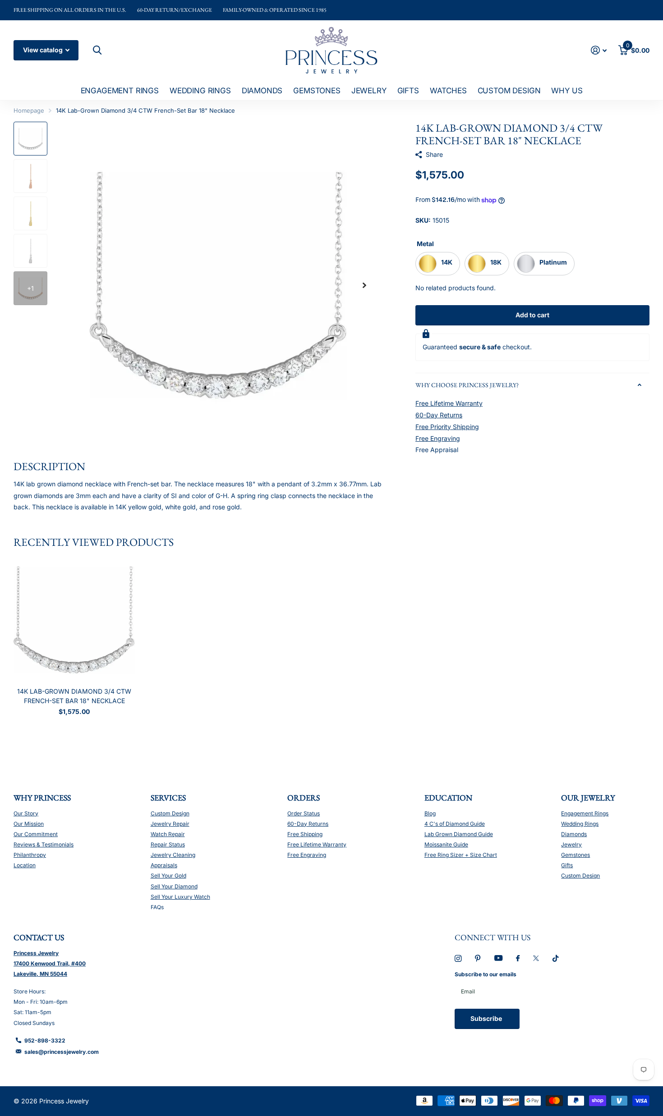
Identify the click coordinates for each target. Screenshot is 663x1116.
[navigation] (30, 139)
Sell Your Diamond (174, 886)
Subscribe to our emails (485, 974)
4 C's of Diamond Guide (454, 823)
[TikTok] (555, 958)
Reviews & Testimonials (44, 844)
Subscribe (486, 1018)
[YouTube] (498, 958)
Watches (448, 90)
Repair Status (168, 844)
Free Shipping (304, 834)
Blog (430, 813)
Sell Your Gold (168, 875)
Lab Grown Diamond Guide (458, 834)
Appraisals (164, 865)
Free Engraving (437, 438)
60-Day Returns (438, 415)
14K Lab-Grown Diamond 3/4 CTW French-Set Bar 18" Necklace (74, 695)
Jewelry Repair (170, 823)
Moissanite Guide (446, 844)
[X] (536, 958)
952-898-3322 (44, 1040)
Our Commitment (36, 834)
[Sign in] (598, 50)
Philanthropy (30, 854)
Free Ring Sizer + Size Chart (460, 854)
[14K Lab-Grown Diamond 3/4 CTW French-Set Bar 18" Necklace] (74, 620)
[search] (96, 50)
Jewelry (369, 90)
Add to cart (532, 315)
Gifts (408, 90)
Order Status (303, 813)
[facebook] (518, 959)
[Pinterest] (478, 958)
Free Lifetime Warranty (449, 403)
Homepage (29, 110)
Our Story (26, 813)
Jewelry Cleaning (173, 854)
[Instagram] (458, 958)
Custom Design (509, 90)
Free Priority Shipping (447, 426)
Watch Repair (168, 834)
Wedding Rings (200, 90)
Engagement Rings (120, 90)
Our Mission (29, 823)
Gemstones (316, 90)
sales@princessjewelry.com (61, 1051)
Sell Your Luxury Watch (180, 896)
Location (25, 865)
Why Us (566, 90)
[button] (364, 285)
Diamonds (262, 90)
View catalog (43, 50)
